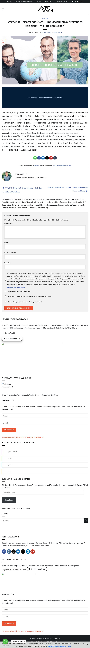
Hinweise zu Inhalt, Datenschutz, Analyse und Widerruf (22, 437)
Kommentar (9, 223)
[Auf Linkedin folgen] (79, 1)
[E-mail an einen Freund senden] (47, 158)
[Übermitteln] (86, 520)
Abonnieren (8, 500)
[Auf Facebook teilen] (39, 158)
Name (6, 242)
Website (7, 263)
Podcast (45, 18)
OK (69, 646)
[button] (3, 9)
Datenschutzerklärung (44, 638)
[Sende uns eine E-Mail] (23, 551)
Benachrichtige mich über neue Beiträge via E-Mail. (25, 302)
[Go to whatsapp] (5, 641)
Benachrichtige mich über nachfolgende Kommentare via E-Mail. (30, 296)
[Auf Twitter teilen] (43, 158)
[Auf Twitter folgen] (77, 1)
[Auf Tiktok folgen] (75, 1)
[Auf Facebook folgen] (71, 1)
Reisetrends (67, 166)
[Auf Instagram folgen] (73, 1)
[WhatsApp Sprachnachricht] (7, 388)
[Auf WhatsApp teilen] (35, 158)
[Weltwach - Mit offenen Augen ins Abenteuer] (45, 9)
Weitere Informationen (57, 646)
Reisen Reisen (58, 166)
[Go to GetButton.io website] (5, 645)
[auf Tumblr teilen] (55, 158)
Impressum (56, 638)
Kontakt (32, 638)
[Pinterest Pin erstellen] (51, 158)
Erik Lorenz (58, 32)
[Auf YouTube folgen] (81, 1)
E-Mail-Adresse (10, 253)
